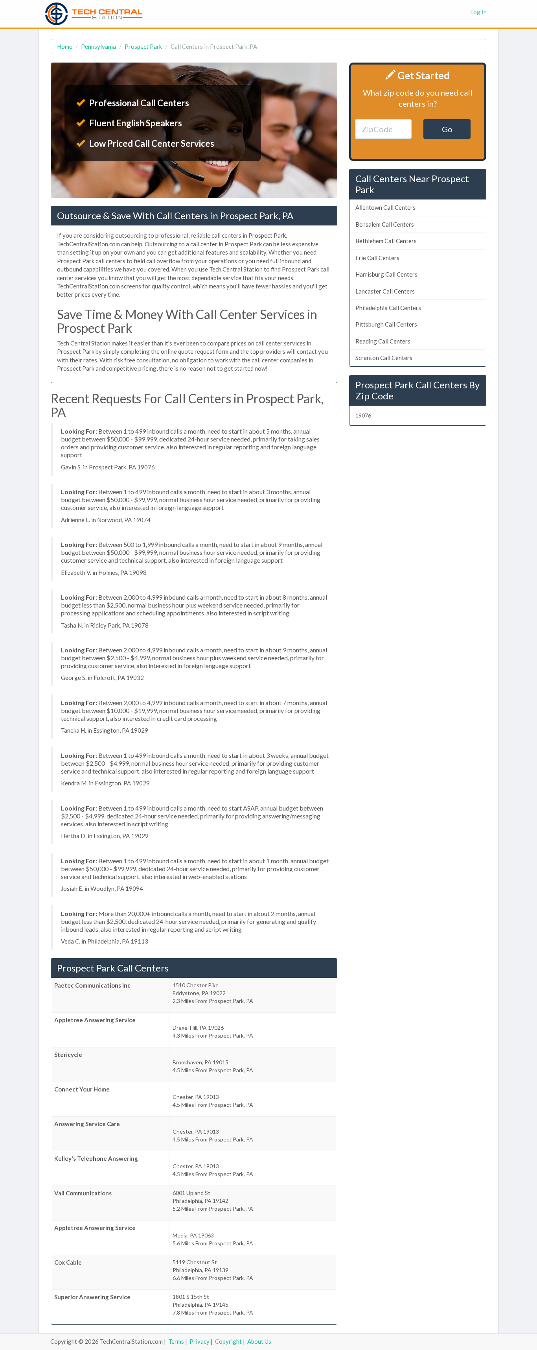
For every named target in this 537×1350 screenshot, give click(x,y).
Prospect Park (143, 46)
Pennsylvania (98, 46)
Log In (478, 11)
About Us (259, 1341)
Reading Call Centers (382, 341)
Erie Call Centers (377, 257)
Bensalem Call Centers (384, 224)
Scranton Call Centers (383, 357)
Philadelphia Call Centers (388, 307)
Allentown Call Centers (385, 207)
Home (64, 46)
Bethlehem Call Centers (386, 240)
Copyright (228, 1341)
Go (447, 129)
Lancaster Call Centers (385, 291)
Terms (176, 1341)
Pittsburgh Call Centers (386, 324)
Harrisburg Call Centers (386, 274)
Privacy (199, 1341)
